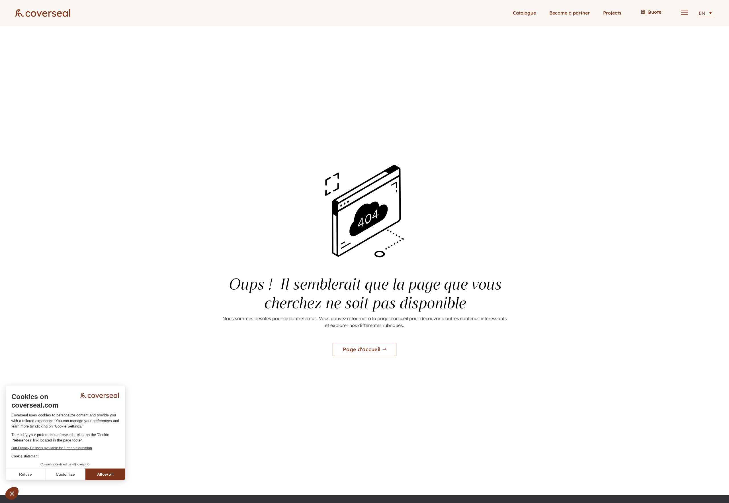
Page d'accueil (361, 349)
